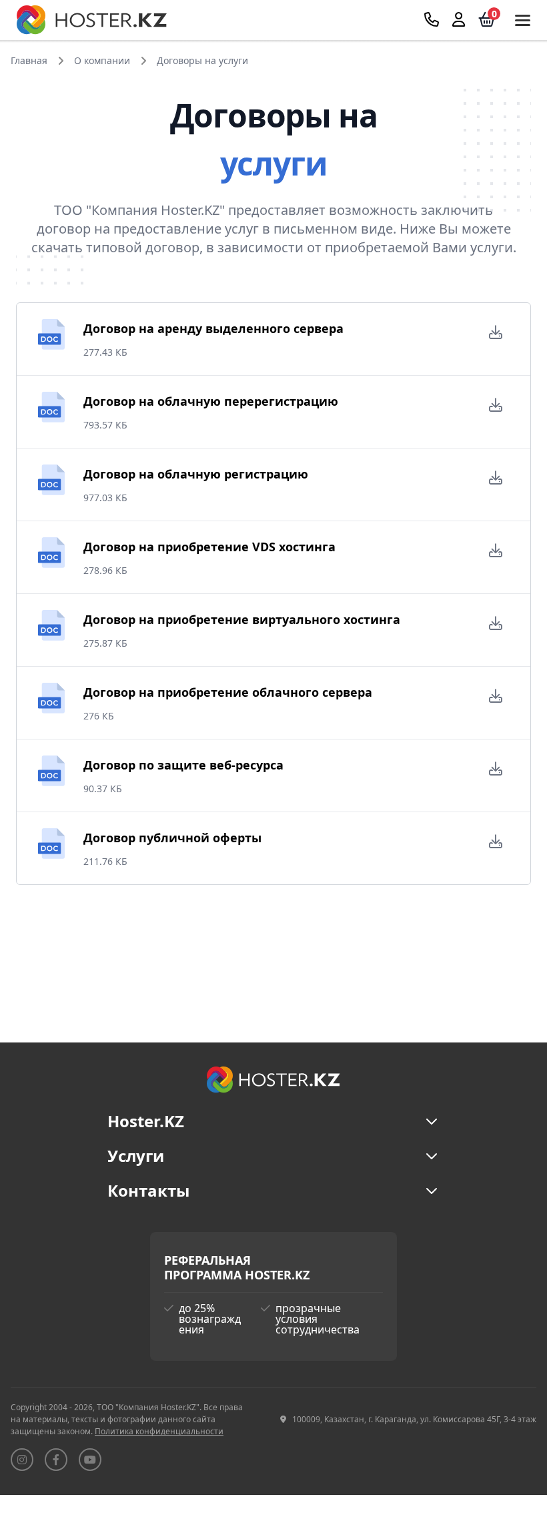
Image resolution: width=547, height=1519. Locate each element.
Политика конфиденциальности (159, 1431)
